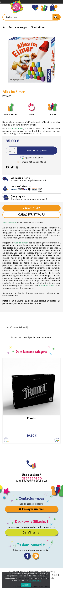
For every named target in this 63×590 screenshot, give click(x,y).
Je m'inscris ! (31, 532)
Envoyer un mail (33, 509)
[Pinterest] (17, 167)
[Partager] (7, 167)
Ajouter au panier (37, 150)
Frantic (31, 418)
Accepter (25, 585)
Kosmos (6, 96)
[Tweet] (12, 167)
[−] (14, 153)
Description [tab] (31, 208)
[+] (14, 148)
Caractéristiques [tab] (31, 214)
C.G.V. (54, 575)
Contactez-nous (31, 498)
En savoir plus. (35, 580)
